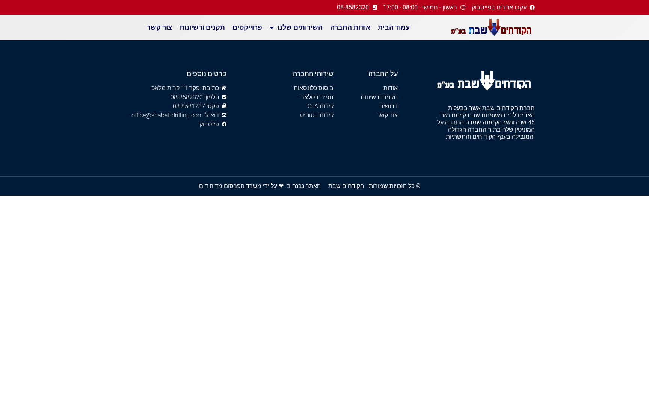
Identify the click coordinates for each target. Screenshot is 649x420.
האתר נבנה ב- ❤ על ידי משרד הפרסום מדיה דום (260, 186)
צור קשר (159, 27)
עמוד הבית (394, 27)
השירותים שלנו (300, 27)
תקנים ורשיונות (202, 27)
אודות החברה (350, 27)
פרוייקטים (247, 27)
